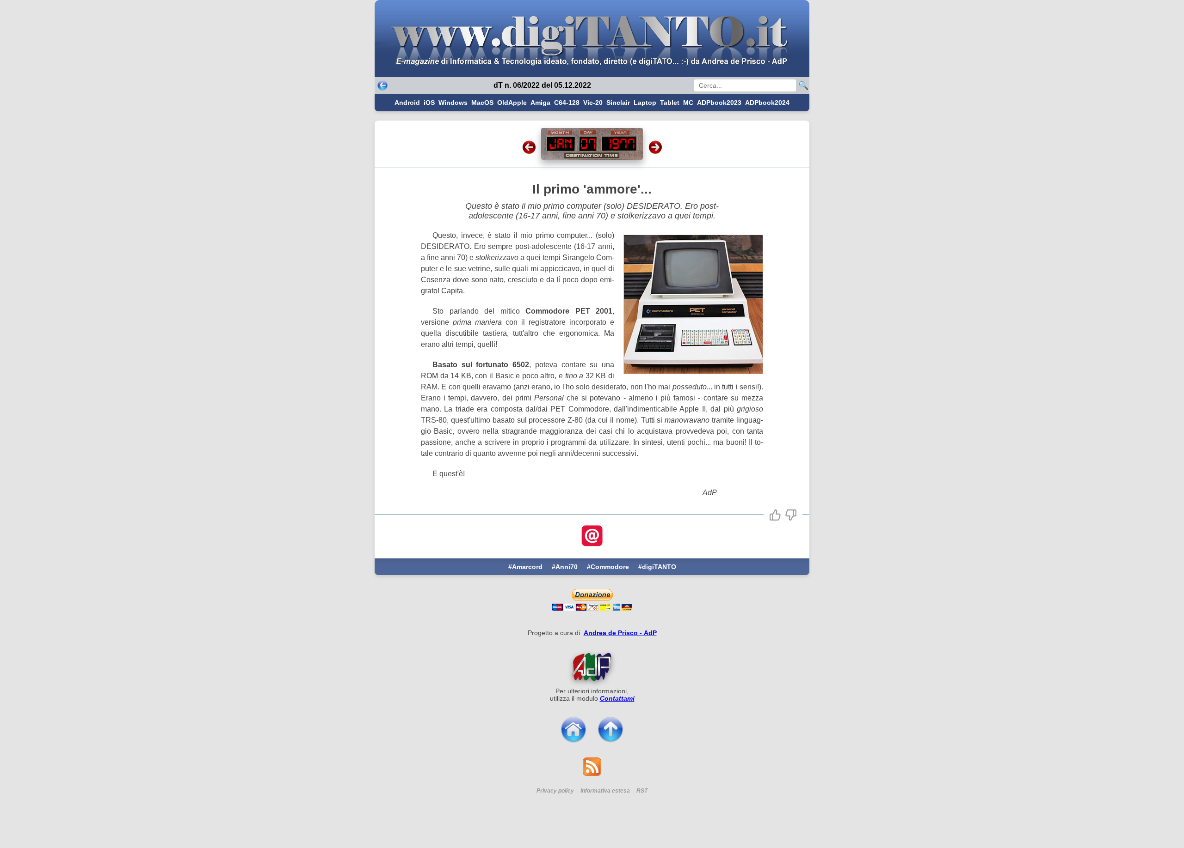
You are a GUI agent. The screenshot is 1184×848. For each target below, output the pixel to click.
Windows (453, 102)
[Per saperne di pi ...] (592, 666)
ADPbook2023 (719, 102)
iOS (429, 102)
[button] (775, 515)
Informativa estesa (605, 790)
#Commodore (608, 566)
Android (407, 102)
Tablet (669, 102)
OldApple (512, 102)
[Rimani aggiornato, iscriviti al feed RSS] (592, 773)
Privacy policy (555, 790)
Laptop (645, 102)
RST (642, 790)
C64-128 (567, 102)
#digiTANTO (657, 566)
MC (688, 102)
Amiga (540, 102)
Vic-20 (593, 102)
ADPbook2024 (767, 102)
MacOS (482, 102)
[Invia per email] (592, 536)
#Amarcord (525, 566)
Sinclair (618, 102)
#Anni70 (565, 566)
